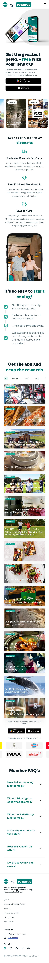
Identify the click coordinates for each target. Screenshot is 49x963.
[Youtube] (28, 948)
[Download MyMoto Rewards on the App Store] (23, 88)
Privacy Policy (9, 917)
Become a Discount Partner (15, 904)
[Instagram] (11, 948)
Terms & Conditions (11, 913)
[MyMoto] (5, 948)
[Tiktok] (22, 948)
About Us (7, 909)
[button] (6, 378)
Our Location (13, 938)
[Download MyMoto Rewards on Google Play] (23, 81)
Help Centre (8, 922)
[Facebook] (16, 948)
